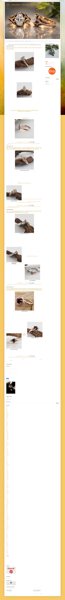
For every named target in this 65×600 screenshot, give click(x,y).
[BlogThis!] (31, 142)
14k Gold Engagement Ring (11, 357)
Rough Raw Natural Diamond (31, 143)
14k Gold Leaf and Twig (11, 143)
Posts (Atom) (10, 360)
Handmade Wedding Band (17, 143)
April (6, 410)
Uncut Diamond (34, 357)
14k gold (9, 284)
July (6, 407)
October (7, 416)
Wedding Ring (12, 207)
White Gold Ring (17, 207)
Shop (22, 41)
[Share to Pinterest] (34, 142)
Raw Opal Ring (30, 206)
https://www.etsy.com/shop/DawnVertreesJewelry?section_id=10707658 (32, 198)
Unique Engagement (8, 207)
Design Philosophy (17, 41)
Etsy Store (26, 41)
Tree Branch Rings (37, 143)
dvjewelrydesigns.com (25, 118)
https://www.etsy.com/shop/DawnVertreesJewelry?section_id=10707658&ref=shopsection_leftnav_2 (29, 202)
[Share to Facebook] (33, 142)
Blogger (41, 593)
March (7, 411)
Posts (47, 82)
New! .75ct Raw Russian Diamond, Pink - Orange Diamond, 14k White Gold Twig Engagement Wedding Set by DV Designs (23, 212)
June (6, 408)
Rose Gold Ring (34, 206)
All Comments (48, 84)
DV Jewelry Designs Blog (22, 4)
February (7, 412)
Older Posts (41, 359)
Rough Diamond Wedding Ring (37, 284)
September (7, 417)
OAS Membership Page (36, 591)
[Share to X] (32, 142)
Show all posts (32, 44)
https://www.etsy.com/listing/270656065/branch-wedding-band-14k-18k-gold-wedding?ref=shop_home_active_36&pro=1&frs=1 (24, 111)
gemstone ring (14, 206)
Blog (30, 41)
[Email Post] (28, 205)
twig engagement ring (38, 206)
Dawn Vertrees (20, 284)
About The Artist (11, 41)
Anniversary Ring (16, 284)
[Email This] (30, 142)
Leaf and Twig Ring (18, 206)
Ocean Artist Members (9, 591)
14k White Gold (12, 284)
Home (6, 41)
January (7, 413)
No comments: (25, 205)
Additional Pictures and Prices (24, 334)
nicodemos (36, 593)
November (7, 415)
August (7, 406)
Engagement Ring (10, 206)
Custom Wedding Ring (17, 357)
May (6, 409)
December (7, 414)
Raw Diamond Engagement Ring (23, 143)
